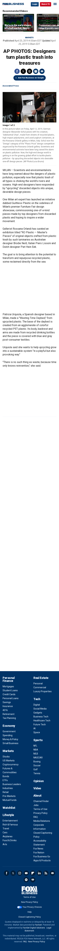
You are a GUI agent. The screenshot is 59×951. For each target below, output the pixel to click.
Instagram (19, 873)
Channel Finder (41, 801)
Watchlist (9, 807)
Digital (36, 704)
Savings (7, 702)
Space (36, 732)
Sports (37, 740)
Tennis (36, 773)
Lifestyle (8, 815)
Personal (38, 683)
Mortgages (8, 686)
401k (5, 710)
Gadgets (37, 712)
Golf (35, 769)
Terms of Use (40, 809)
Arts (5, 844)
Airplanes (7, 836)
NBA (35, 749)
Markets (29, 38)
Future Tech (39, 724)
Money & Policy (10, 739)
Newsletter (52, 873)
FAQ (35, 817)
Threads (29, 71)
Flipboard (32, 873)
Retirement (8, 714)
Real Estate (40, 678)
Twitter (23, 71)
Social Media (40, 708)
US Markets (9, 760)
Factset (38, 925)
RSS (46, 873)
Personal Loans (11, 698)
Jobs (36, 805)
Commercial (39, 687)
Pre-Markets (9, 796)
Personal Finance (9, 679)
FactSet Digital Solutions (34, 928)
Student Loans (10, 690)
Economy (9, 725)
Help (29, 912)
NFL (35, 745)
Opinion (38, 781)
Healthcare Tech (41, 720)
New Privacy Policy (29, 902)
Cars (5, 832)
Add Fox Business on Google (31, 78)
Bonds (6, 776)
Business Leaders (12, 784)
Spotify (26, 879)
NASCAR (38, 757)
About (37, 795)
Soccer (37, 765)
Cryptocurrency (11, 764)
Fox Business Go (41, 856)
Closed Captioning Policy (29, 917)
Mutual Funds (10, 800)
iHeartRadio (32, 879)
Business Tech (40, 716)
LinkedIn (39, 873)
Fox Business (13, 4)
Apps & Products (42, 860)
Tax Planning (9, 718)
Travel (6, 828)
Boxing (36, 761)
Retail (6, 792)
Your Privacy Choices (32, 907)
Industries (8, 788)
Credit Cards (9, 694)
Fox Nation (38, 852)
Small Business (10, 743)
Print (35, 71)
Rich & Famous (10, 824)
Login (34, 4)
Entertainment (10, 820)
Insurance (8, 706)
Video (37, 788)
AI (34, 728)
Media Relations (41, 821)
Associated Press (11, 86)
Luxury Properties (42, 691)
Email (42, 71)
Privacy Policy (40, 813)
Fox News (38, 848)
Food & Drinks (10, 840)
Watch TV (45, 4)
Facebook (17, 71)
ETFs (5, 780)
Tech (36, 699)
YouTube (26, 873)
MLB (35, 753)
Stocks (6, 756)
